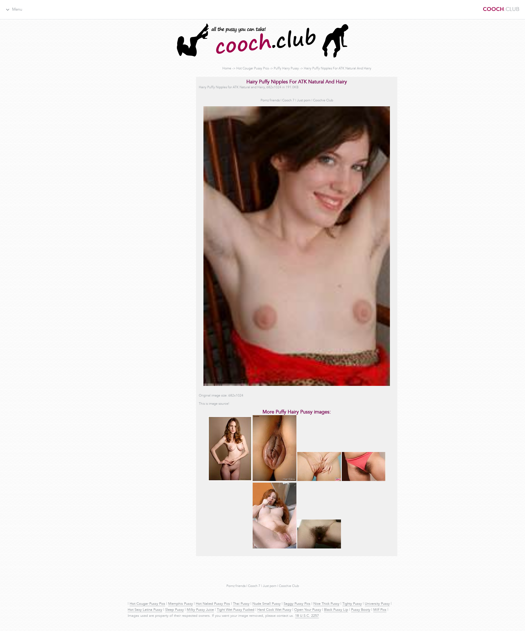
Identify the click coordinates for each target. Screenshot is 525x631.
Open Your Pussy (307, 610)
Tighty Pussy (352, 604)
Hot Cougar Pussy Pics (252, 69)
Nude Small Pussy (266, 604)
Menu (17, 9)
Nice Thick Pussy (326, 604)
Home (226, 69)
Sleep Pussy (174, 610)
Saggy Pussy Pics (297, 604)
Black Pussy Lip (336, 610)
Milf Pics (379, 610)
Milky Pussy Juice (200, 610)
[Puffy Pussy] (274, 480)
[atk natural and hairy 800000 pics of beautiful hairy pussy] (319, 548)
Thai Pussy (241, 604)
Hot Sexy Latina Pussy (145, 610)
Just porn (304, 100)
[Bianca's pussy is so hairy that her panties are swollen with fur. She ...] (364, 480)
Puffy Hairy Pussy (286, 69)
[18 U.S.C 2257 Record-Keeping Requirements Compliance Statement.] (319, 480)
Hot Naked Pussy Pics (213, 604)
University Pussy (377, 604)
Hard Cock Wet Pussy (274, 610)
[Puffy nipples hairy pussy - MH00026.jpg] (230, 480)
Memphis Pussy (180, 604)
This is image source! (214, 404)
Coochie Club (323, 100)
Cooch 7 (288, 100)
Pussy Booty (360, 610)
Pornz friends (270, 100)
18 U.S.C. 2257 (307, 616)
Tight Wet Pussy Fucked (235, 610)
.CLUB (501, 10)
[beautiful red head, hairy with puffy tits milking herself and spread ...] (274, 548)
